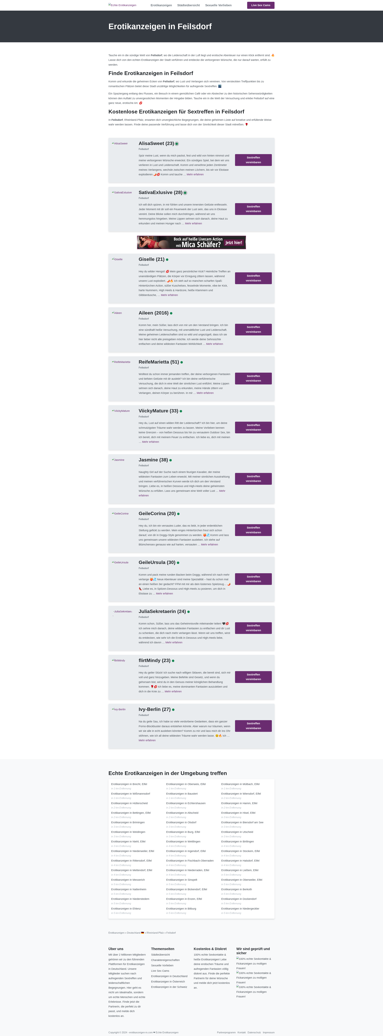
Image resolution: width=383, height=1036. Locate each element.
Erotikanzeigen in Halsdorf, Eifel (240, 860)
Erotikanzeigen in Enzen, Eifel (184, 898)
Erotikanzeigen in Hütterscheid (129, 803)
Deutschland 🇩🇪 (135, 933)
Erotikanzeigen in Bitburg (181, 908)
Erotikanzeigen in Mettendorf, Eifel (131, 870)
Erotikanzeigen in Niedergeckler (240, 908)
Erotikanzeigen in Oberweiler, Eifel (241, 879)
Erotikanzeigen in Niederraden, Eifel (187, 870)
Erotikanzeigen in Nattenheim (128, 889)
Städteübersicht (188, 5)
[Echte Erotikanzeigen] (122, 5)
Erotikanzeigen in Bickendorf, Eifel (186, 889)
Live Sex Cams (260, 5)
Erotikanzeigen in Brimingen (128, 822)
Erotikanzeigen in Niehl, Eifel (128, 841)
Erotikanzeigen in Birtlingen (237, 841)
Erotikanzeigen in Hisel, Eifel (238, 812)
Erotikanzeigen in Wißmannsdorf (130, 793)
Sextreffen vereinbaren (253, 160)
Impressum (269, 1032)
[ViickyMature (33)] (120, 410)
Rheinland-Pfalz (155, 933)
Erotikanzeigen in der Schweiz (169, 986)
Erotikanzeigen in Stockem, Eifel (240, 851)
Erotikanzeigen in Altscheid (182, 812)
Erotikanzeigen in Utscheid (237, 831)
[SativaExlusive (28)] (122, 192)
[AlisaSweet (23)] (119, 143)
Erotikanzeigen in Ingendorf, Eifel (186, 851)
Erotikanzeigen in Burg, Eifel (183, 831)
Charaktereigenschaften (165, 960)
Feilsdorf (144, 149)
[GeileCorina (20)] (120, 513)
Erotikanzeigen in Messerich (128, 879)
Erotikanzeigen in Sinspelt (181, 879)
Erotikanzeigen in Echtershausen (186, 803)
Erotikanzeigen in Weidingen (128, 831)
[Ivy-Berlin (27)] (118, 709)
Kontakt (242, 1032)
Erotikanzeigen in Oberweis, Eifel (186, 784)
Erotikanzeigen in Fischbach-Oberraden (190, 860)
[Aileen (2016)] (117, 313)
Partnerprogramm (226, 1032)
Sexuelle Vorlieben (218, 5)
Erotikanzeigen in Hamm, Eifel (239, 803)
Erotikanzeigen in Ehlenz (126, 908)
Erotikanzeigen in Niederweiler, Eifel (132, 851)
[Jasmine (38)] (118, 459)
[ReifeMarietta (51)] (121, 361)
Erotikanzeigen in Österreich (168, 981)
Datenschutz (254, 1032)
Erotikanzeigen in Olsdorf (181, 822)
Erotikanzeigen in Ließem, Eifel (239, 870)
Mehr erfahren (195, 174)
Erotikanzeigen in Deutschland (169, 976)
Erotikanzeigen (161, 5)
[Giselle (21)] (117, 259)
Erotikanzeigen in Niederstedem (130, 898)
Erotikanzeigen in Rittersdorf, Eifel (131, 860)
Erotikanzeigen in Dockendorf (238, 898)
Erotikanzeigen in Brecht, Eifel (129, 784)
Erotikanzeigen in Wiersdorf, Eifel (241, 793)
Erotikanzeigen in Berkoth (236, 889)
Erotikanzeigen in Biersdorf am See (242, 822)
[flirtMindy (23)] (118, 660)
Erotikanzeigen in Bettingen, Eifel (131, 812)
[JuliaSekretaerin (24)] (122, 613)
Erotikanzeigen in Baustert (182, 793)
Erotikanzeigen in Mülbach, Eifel (240, 784)
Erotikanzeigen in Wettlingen (183, 841)
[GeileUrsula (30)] (120, 562)
